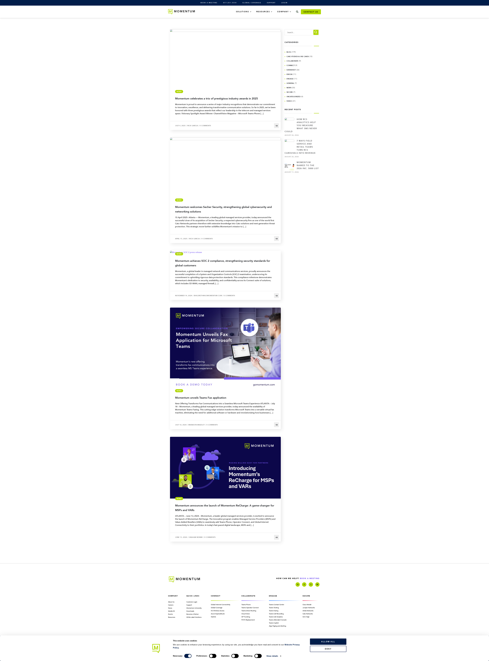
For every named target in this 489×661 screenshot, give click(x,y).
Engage (290, 79)
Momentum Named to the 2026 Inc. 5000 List (308, 165)
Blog (289, 52)
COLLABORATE (248, 596)
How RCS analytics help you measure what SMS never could (301, 125)
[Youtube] (317, 584)
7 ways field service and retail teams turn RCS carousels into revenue (300, 147)
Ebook (290, 74)
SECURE (306, 596)
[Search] (297, 12)
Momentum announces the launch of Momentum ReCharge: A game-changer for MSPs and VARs (224, 508)
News (179, 91)
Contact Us (311, 12)
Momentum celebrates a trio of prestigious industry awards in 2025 (216, 98)
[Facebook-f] (304, 584)
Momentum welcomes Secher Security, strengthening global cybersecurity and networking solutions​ (223, 209)
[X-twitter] (311, 584)
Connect (291, 65)
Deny (328, 649)
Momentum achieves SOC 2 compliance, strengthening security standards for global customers (222, 263)
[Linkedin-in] (298, 584)
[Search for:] (302, 32)
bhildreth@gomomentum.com (208, 295)
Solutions (242, 11)
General (290, 83)
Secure (290, 92)
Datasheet (291, 70)
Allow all (328, 642)
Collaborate (292, 61)
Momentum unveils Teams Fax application (200, 398)
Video (289, 101)
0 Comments (205, 126)
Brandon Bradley (196, 425)
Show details (272, 656)
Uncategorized (294, 96)
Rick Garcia (192, 126)
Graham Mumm (195, 537)
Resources (263, 11)
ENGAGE (273, 596)
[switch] (212, 656)
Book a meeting (310, 578)
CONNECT (215, 596)
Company (283, 11)
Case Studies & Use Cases (298, 56)
